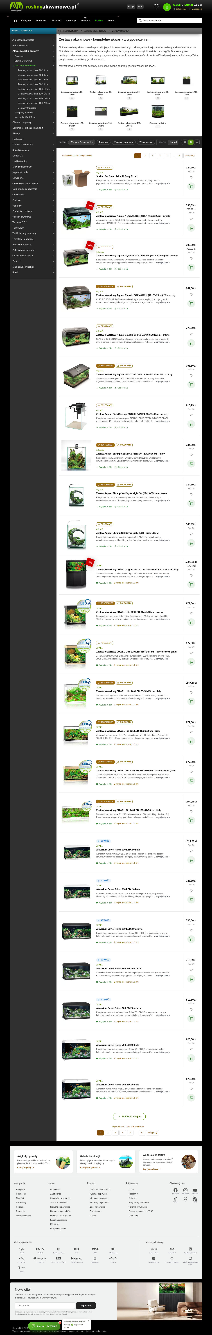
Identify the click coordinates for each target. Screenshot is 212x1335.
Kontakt (93, 1215)
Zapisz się (86, 1305)
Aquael (100, 173)
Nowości (56, 20)
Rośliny (99, 20)
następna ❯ (190, 155)
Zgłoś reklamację (97, 1207)
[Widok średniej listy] (191, 142)
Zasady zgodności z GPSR (141, 1211)
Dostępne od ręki (23, 1215)
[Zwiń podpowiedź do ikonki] (89, 1321)
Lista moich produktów (60, 1211)
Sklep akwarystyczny (68, 31)
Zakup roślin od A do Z (100, 1189)
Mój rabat (54, 1224)
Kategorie (26, 20)
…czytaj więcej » (162, 183)
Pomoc (111, 20)
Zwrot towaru (95, 1211)
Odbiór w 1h (122, 190)
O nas (131, 1189)
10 (179, 155)
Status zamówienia (58, 1202)
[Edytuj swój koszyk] (167, 7)
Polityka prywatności (138, 1207)
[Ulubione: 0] (156, 7)
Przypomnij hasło (58, 1228)
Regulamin (133, 1194)
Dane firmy (133, 1215)
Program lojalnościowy (139, 1202)
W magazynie (146, 142)
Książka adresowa (58, 1220)
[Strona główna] (15, 20)
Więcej (64, 1314)
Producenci (41, 20)
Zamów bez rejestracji (60, 1198)
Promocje (71, 20)
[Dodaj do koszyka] (191, 186)
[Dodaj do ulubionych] (191, 177)
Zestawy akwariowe (121, 31)
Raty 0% (191, 171)
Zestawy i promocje (123, 142)
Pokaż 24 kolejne (131, 1116)
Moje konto (55, 1189)
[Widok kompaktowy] (184, 142)
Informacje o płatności (99, 1202)
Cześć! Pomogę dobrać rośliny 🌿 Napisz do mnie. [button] (74, 1324)
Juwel (99, 566)
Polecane (85, 20)
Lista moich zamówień (60, 1207)
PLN (140, 6)
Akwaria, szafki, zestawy (95, 31)
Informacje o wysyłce (99, 1198)
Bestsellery (21, 1202)
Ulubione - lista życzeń (60, 1215)
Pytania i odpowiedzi (99, 1194)
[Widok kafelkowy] (197, 142)
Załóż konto (55, 1194)
